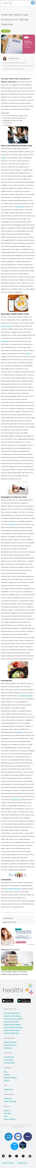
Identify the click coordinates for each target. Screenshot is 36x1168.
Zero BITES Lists (10, 1045)
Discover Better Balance (12, 1024)
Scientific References (11, 1033)
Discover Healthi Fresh (12, 1013)
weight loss (16, 799)
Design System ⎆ (10, 1119)
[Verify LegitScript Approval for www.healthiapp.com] (22, 1145)
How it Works (8, 1060)
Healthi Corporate (10, 1101)
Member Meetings (10, 1077)
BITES (28, 353)
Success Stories (9, 1063)
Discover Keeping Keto (12, 1030)
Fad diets (20, 732)
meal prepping (6, 326)
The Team (7, 1113)
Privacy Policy (22, 1163)
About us (7, 1110)
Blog (5, 1072)
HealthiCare (8, 1098)
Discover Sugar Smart (11, 1022)
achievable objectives (13, 889)
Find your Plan (9, 1057)
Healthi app (20, 206)
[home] (6, 3)
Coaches (7, 1074)
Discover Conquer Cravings (13, 1019)
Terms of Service (8, 1163)
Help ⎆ (6, 1116)
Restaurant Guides (10, 1042)
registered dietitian (26, 696)
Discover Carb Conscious (12, 1016)
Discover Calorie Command (13, 1027)
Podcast (7, 1080)
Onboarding (8, 1048)
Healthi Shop (8, 1089)
